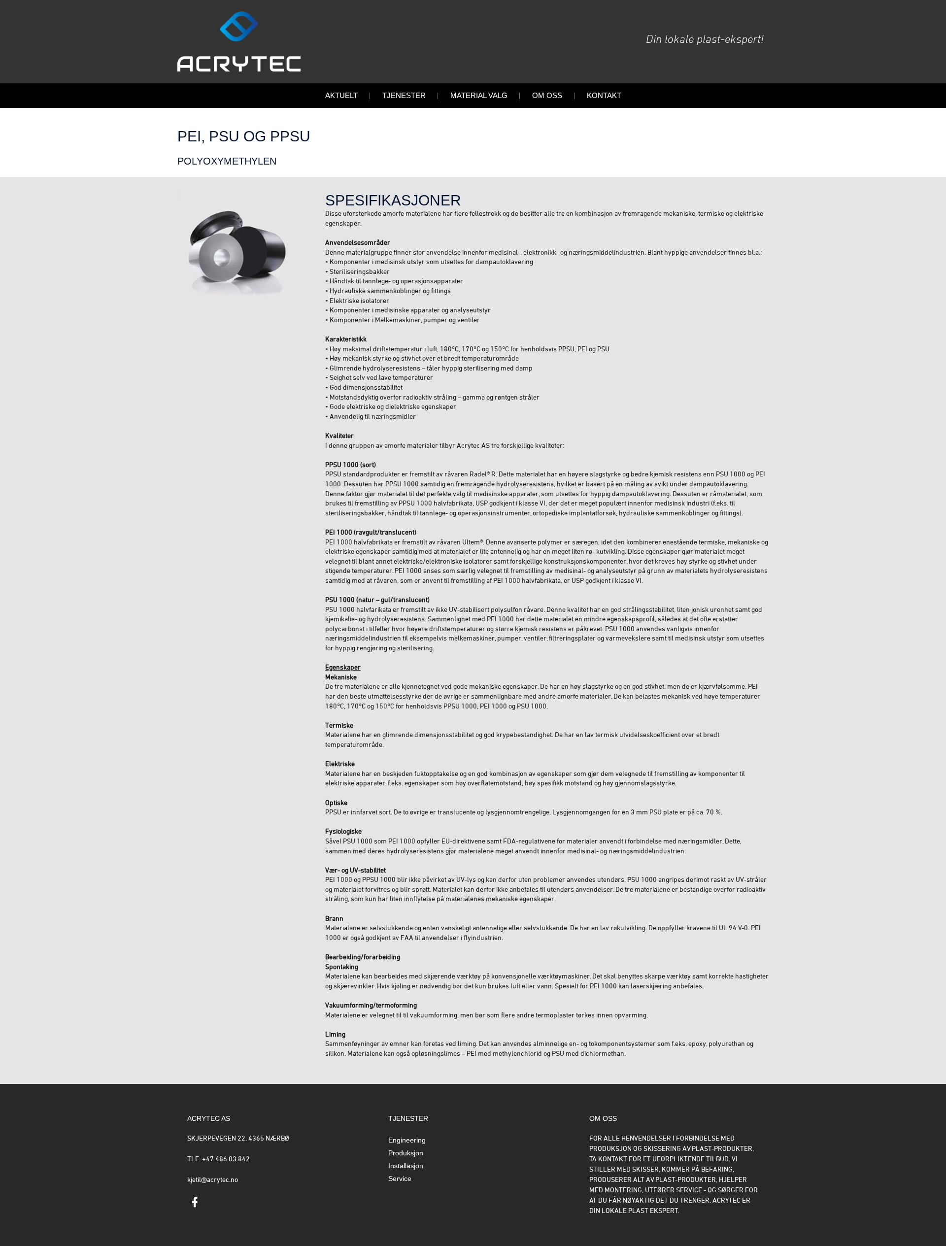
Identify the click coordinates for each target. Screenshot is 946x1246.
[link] (195, 1203)
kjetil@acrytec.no (212, 1180)
